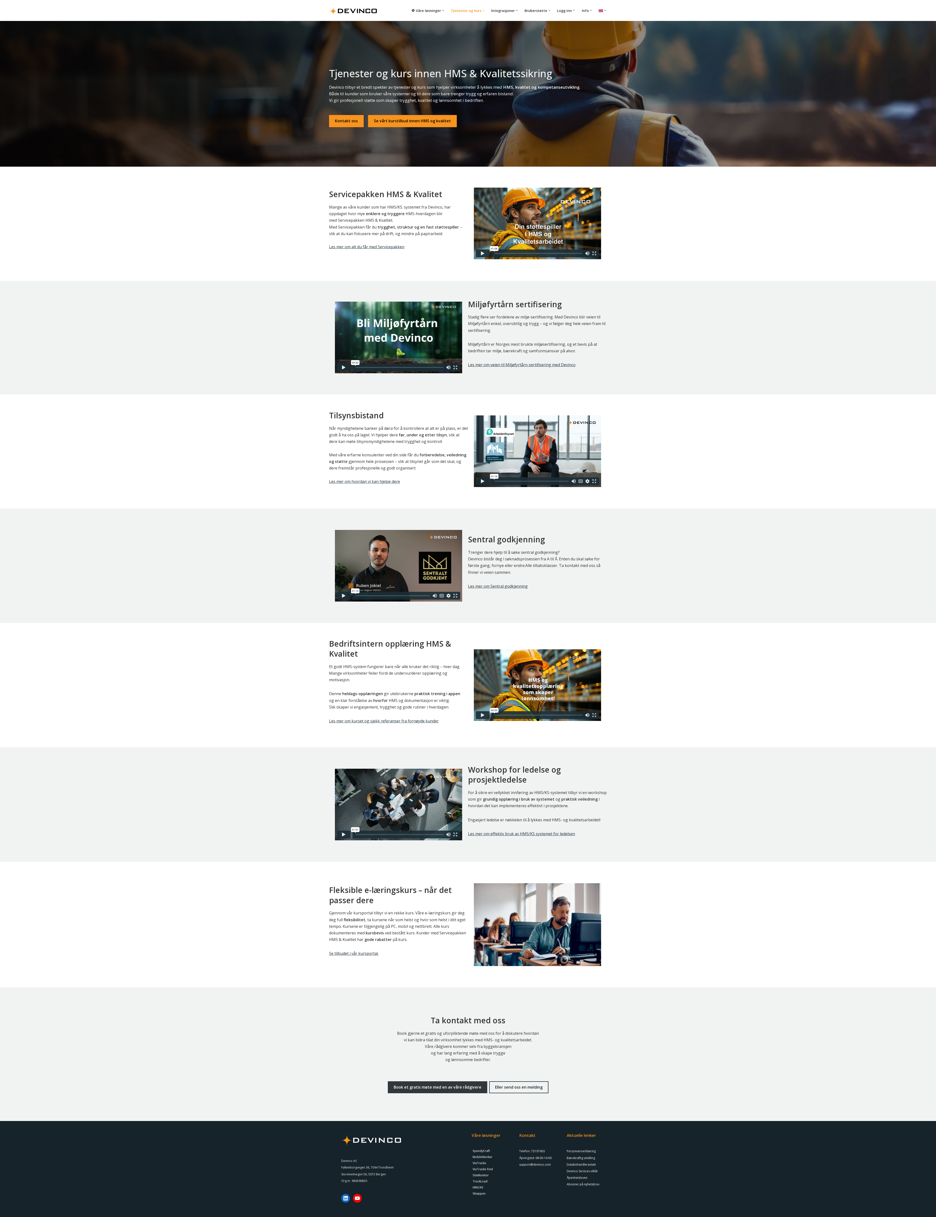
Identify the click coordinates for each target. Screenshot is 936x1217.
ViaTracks (479, 1163)
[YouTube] (357, 1198)
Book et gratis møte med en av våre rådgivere (437, 1087)
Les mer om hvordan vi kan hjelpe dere (364, 481)
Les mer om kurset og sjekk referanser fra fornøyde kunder (384, 721)
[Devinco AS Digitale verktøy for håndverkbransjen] (353, 10)
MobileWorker (482, 1157)
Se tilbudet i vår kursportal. (354, 953)
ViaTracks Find (483, 1169)
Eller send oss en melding (519, 1087)
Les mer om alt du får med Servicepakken (366, 246)
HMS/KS (478, 1187)
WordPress (371, 1210)
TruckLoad (480, 1181)
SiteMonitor (481, 1175)
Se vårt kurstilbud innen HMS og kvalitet (412, 121)
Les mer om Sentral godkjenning (498, 586)
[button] (443, 10)
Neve (334, 1210)
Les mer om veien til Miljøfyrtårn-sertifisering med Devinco (521, 364)
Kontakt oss (346, 121)
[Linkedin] (345, 1198)
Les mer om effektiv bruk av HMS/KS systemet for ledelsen (521, 833)
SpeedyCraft (481, 1151)
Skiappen (479, 1193)
